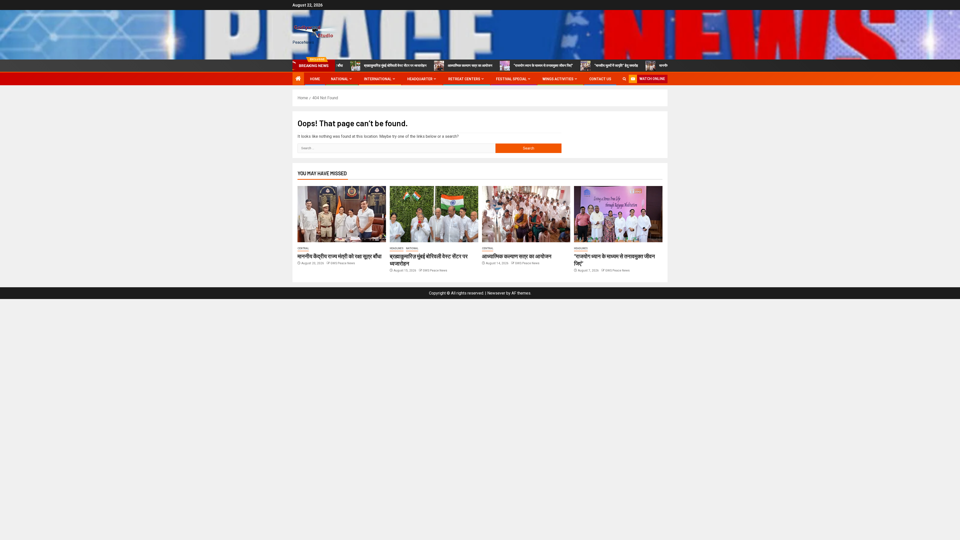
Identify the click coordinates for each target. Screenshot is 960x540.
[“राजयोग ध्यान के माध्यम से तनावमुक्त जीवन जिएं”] (618, 214)
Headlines (397, 248)
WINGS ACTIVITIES (558, 79)
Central (303, 248)
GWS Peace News (342, 263)
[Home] (298, 79)
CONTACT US (600, 79)
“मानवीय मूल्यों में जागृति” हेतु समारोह (595, 66)
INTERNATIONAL (378, 79)
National (412, 248)
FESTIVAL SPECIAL (511, 79)
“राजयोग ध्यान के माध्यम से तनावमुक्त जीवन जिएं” (522, 66)
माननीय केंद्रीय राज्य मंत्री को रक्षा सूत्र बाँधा (665, 66)
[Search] (624, 79)
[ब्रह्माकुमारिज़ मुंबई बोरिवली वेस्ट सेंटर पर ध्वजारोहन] (434, 214)
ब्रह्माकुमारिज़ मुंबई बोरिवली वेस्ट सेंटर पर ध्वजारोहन (374, 66)
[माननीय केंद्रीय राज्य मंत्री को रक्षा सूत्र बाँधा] (342, 214)
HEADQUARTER (419, 79)
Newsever (496, 293)
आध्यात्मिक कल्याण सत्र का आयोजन (449, 66)
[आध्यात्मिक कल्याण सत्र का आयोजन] (526, 214)
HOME (315, 79)
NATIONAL (339, 79)
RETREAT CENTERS (464, 79)
